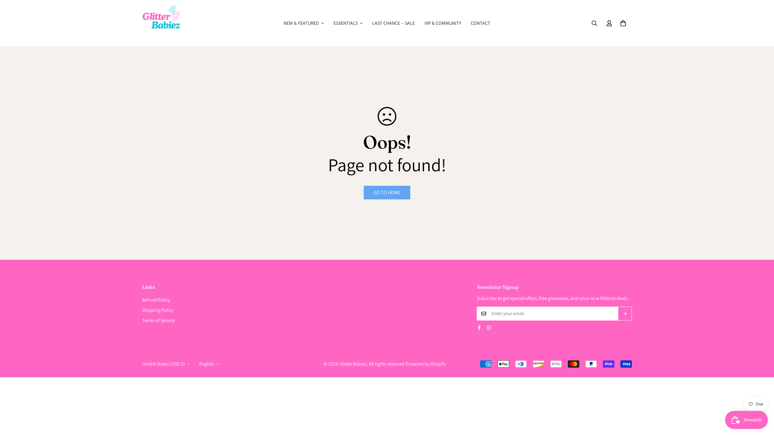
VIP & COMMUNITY (442, 23)
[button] (623, 23)
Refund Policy (156, 300)
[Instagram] (489, 327)
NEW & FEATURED (301, 23)
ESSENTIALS (345, 23)
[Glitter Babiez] (161, 23)
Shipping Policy (157, 310)
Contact (480, 23)
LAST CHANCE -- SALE (393, 23)
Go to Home (387, 192)
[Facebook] (479, 327)
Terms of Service (158, 320)
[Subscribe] (625, 314)
